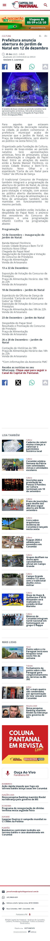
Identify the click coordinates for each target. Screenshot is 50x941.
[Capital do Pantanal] (25, 5)
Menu (5, 5)
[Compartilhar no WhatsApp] (32, 66)
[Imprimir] (45, 66)
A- (40, 36)
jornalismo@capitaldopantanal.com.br (22, 891)
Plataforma (19, 928)
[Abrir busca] (45, 5)
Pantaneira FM (22, 914)
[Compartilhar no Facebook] (5, 66)
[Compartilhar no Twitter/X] (18, 66)
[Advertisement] (25, 405)
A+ (45, 36)
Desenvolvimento (20, 932)
